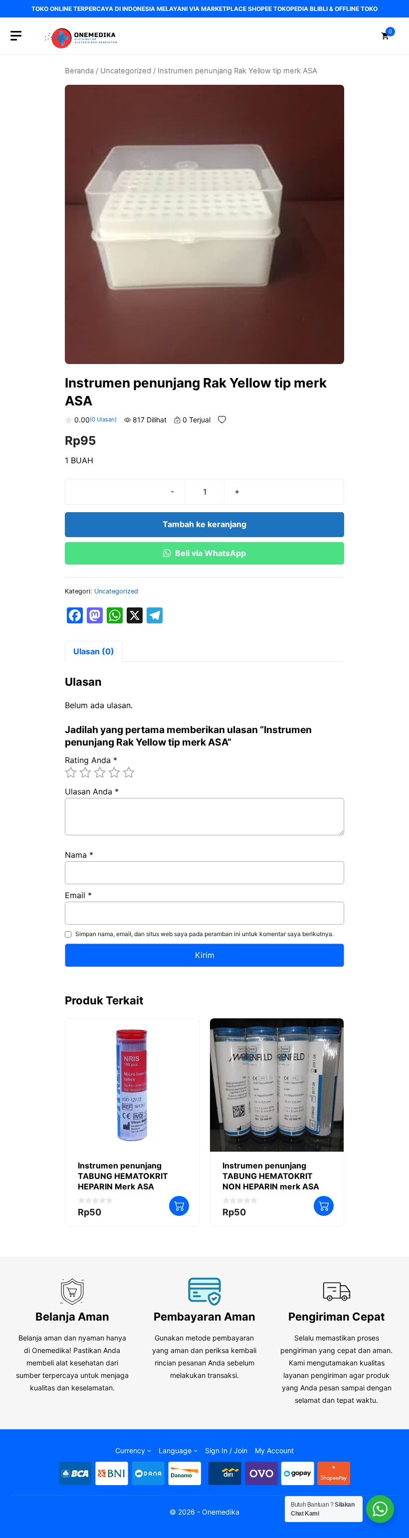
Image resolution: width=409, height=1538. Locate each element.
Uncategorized (125, 70)
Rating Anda (91, 760)
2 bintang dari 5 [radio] (85, 772)
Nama (79, 855)
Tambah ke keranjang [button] (179, 1206)
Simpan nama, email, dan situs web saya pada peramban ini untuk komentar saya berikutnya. (204, 934)
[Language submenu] (196, 1450)
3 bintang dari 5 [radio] (100, 772)
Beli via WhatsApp (210, 553)
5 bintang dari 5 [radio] (129, 772)
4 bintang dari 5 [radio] (114, 772)
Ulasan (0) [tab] (93, 651)
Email (78, 895)
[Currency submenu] (149, 1450)
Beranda (79, 70)
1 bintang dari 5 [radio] (71, 772)
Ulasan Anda (92, 791)
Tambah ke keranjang (204, 524)
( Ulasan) (103, 419)
